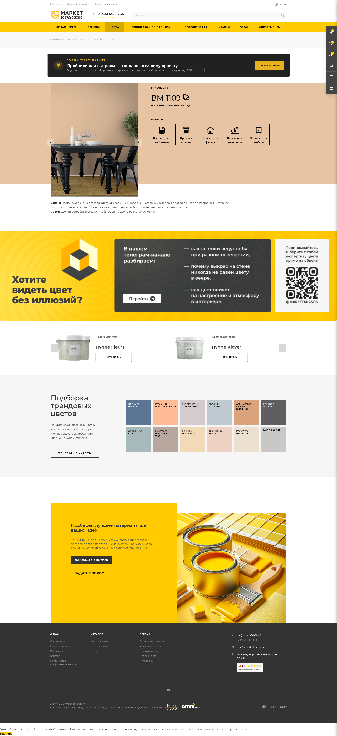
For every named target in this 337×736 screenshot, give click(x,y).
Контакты (55, 655)
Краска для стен (106, 336)
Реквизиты (56, 650)
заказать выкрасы (75, 453)
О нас (54, 634)
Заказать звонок (91, 560)
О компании (57, 641)
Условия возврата (150, 646)
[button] (50, 142)
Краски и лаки (99, 641)
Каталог (97, 634)
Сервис (145, 634)
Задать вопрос (89, 573)
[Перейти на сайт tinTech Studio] (170, 709)
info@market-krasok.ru (252, 647)
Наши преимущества (62, 646)
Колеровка (146, 660)
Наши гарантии (149, 650)
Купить (114, 357)
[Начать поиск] (282, 15)
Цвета (94, 650)
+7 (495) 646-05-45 (110, 14)
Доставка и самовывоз (153, 641)
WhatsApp (168, 690)
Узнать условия (269, 65)
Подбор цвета (148, 655)
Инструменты (99, 646)
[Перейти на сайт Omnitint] (189, 709)
